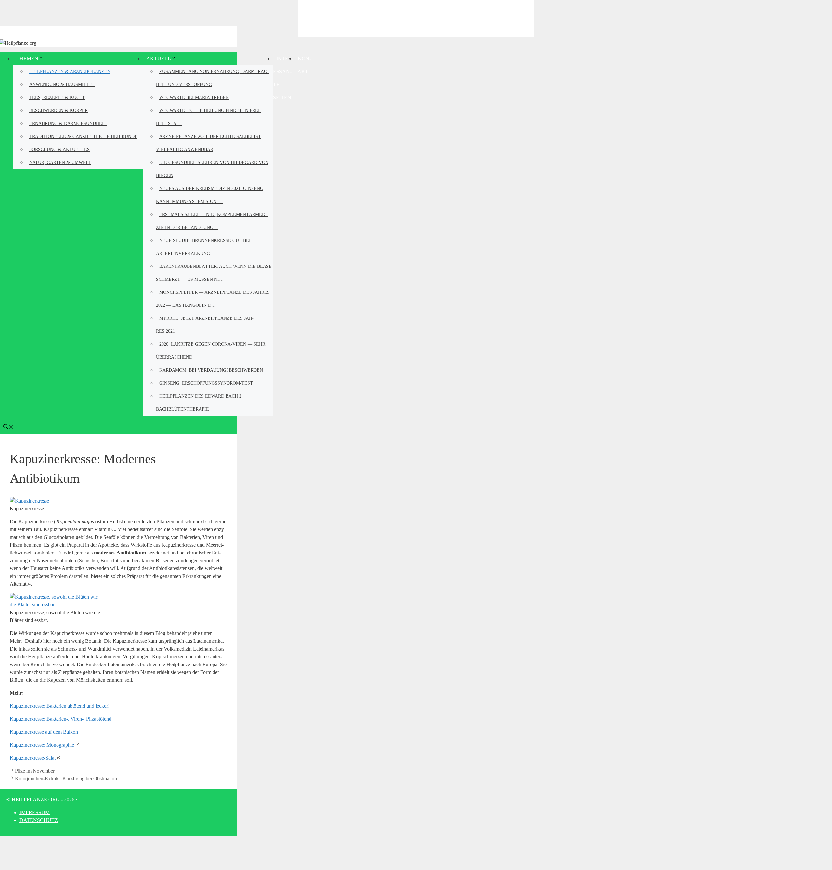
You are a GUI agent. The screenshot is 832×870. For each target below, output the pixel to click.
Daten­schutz (39, 820)
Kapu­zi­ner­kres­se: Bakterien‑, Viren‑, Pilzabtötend (60, 719)
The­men (27, 58)
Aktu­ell (158, 58)
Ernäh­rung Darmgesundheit (68, 123)
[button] (8, 427)
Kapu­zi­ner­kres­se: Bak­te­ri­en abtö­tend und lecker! (60, 706)
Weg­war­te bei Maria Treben (194, 97)
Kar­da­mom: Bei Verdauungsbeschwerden (211, 370)
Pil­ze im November (35, 771)
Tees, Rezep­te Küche (57, 97)
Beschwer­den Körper (58, 110)
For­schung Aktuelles (59, 149)
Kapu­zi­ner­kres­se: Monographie (42, 745)
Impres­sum (35, 812)
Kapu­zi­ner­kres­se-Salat (33, 758)
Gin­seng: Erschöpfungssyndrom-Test (206, 383)
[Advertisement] (416, 18)
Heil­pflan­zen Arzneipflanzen (69, 71)
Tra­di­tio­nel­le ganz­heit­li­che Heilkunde (83, 136)
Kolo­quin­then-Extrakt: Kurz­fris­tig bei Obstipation (66, 778)
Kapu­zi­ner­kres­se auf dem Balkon (44, 732)
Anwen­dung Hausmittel (62, 84)
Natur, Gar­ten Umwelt (60, 162)
